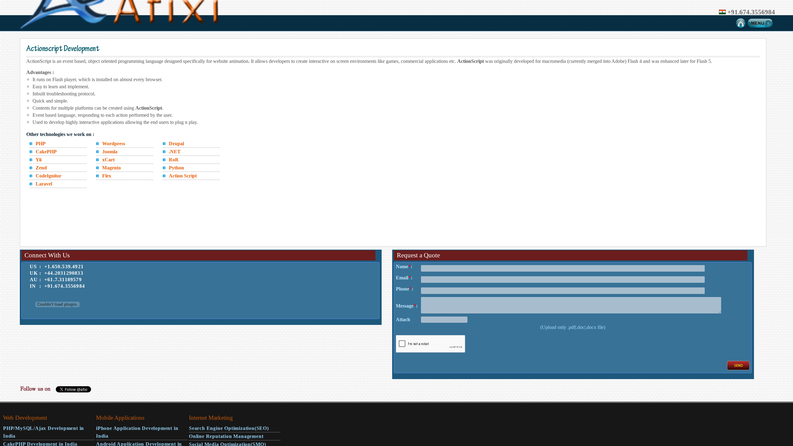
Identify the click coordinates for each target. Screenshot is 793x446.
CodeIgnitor (48, 176)
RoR (174, 160)
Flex (106, 176)
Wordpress (113, 143)
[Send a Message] (738, 368)
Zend (41, 168)
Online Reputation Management (226, 436)
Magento (111, 168)
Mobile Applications (120, 417)
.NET (175, 152)
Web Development (25, 417)
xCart (108, 160)
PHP (41, 143)
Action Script (183, 176)
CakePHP (46, 152)
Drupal (176, 143)
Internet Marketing (211, 417)
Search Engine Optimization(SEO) (229, 428)
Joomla (109, 152)
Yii (39, 160)
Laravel (44, 184)
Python (176, 168)
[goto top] (782, 409)
